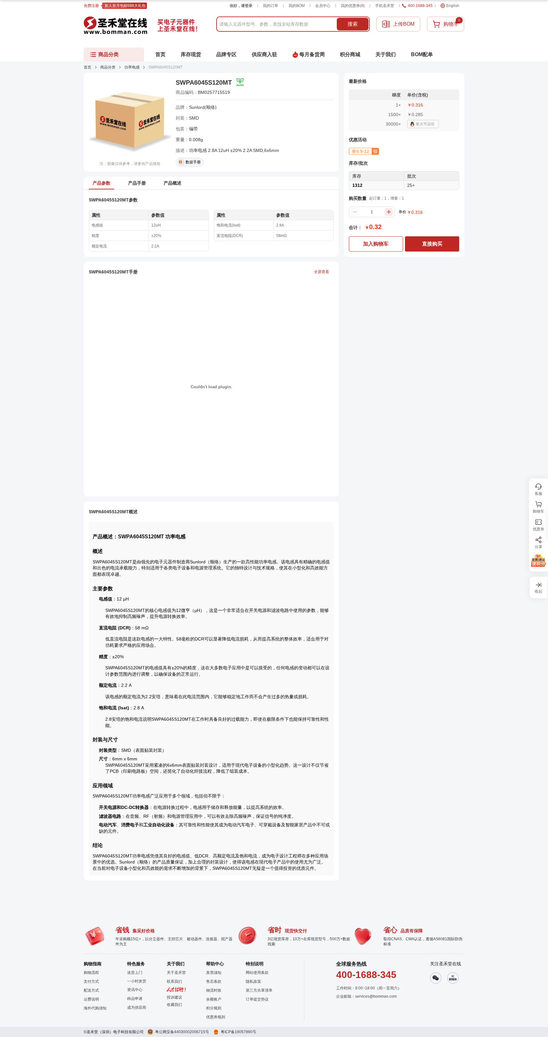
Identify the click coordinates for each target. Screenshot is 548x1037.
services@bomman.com (376, 996)
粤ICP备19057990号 (238, 1032)
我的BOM (297, 5)
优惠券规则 (215, 1017)
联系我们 (174, 981)
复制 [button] (234, 92)
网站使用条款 (257, 972)
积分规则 (213, 1008)
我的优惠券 (353, 5)
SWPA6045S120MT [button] (204, 82)
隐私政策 (253, 981)
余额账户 (213, 999)
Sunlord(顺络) (203, 107)
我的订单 (270, 5)
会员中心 (322, 5)
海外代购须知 (95, 1008)
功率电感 (132, 67)
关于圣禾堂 (176, 972)
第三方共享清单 (259, 990)
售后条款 (213, 981)
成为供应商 (136, 1007)
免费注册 (91, 5)
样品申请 (134, 998)
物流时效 (213, 990)
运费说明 (91, 999)
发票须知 (213, 972)
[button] (364, 151)
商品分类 (107, 67)
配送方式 (91, 990)
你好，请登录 (241, 5)
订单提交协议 (257, 999)
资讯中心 (134, 990)
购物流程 (91, 972)
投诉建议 (174, 997)
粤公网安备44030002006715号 (182, 1032)
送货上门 (134, 972)
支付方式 (91, 981)
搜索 (353, 24)
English (452, 5)
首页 (87, 67)
